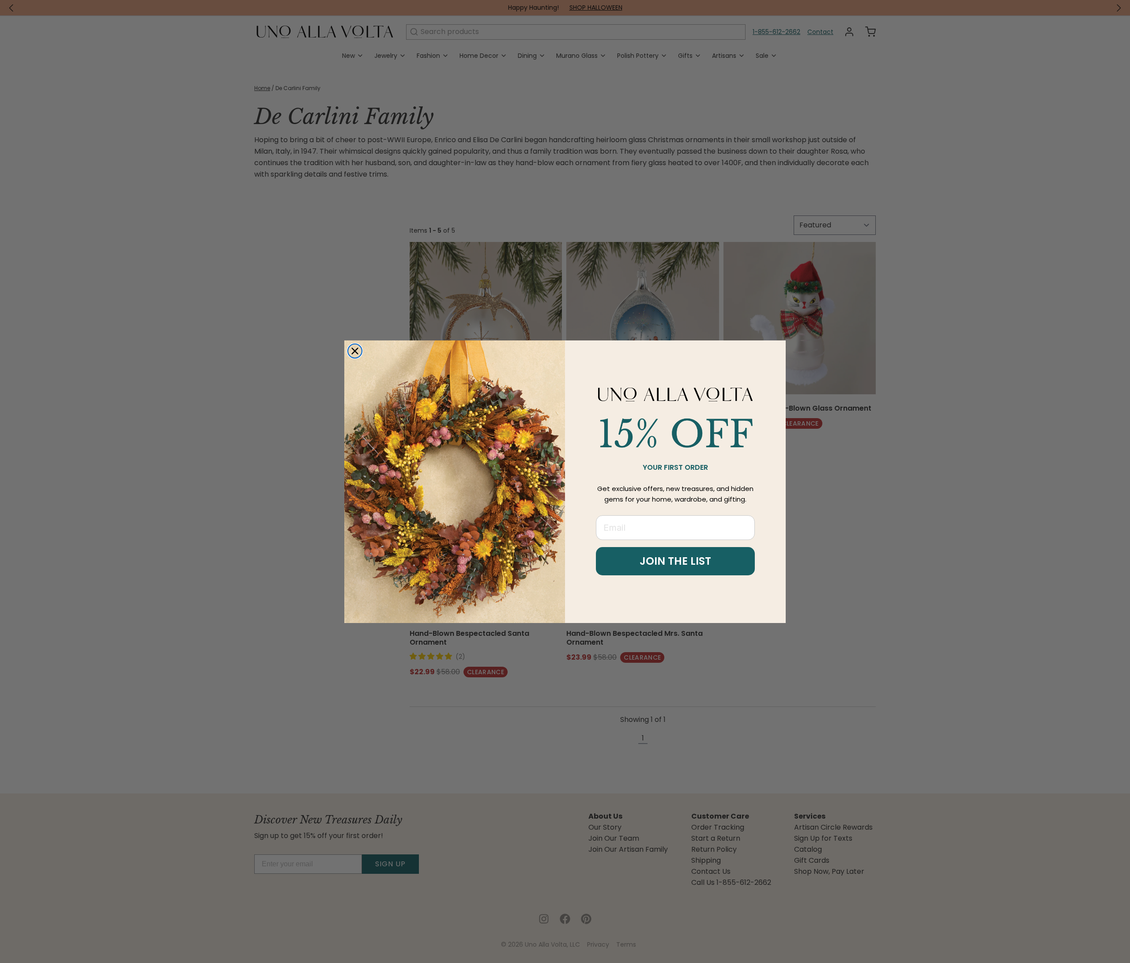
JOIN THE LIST (675, 561)
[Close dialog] (355, 351)
